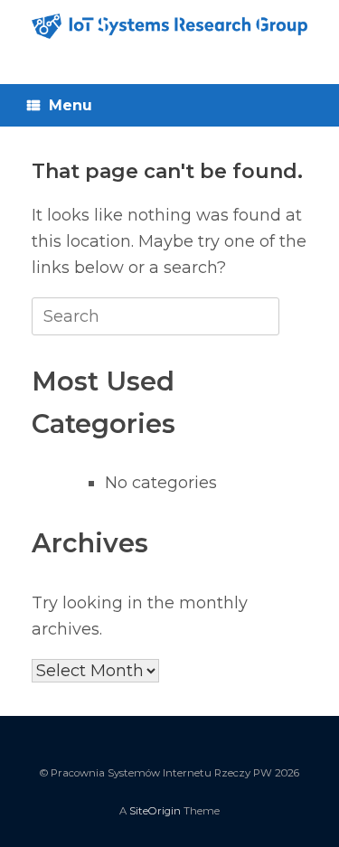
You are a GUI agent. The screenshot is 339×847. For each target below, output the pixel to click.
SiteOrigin (155, 811)
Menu (70, 105)
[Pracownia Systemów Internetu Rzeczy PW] (169, 26)
